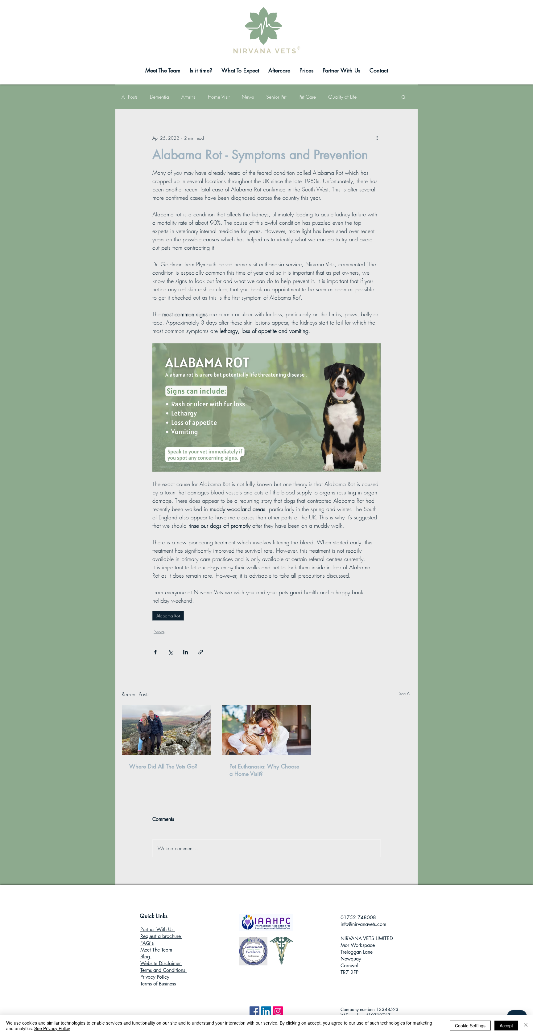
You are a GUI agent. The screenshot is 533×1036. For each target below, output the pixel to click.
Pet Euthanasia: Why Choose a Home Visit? (264, 770)
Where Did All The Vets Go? (163, 766)
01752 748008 (358, 917)
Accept (506, 1025)
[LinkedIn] (266, 1011)
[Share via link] (201, 652)
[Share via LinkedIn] (185, 652)
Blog (145, 956)
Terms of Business (158, 984)
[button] (404, 96)
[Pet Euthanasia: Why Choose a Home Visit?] (266, 730)
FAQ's (147, 943)
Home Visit (218, 96)
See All (405, 693)
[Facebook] (254, 1011)
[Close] (525, 1025)
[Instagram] (278, 1011)
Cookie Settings (470, 1025)
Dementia (159, 96)
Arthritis (188, 96)
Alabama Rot (168, 616)
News (248, 96)
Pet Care (307, 96)
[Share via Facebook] (155, 652)
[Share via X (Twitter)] (170, 652)
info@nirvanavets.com (363, 924)
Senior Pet (276, 96)
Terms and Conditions (163, 970)
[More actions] (377, 137)
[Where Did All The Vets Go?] (166, 730)
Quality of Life (342, 96)
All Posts (130, 96)
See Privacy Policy (52, 1028)
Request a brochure (161, 936)
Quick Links (153, 915)
